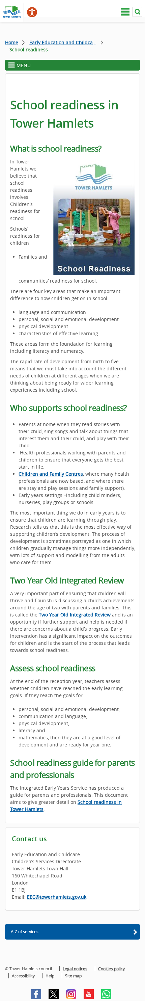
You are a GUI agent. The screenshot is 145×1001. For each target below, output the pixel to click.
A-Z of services (24, 931)
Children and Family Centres (51, 474)
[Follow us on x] (54, 994)
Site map (73, 975)
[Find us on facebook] (36, 994)
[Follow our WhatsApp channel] (106, 994)
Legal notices (75, 968)
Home (11, 42)
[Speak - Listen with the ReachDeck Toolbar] (32, 12)
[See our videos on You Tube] (89, 994)
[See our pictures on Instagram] (71, 994)
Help (50, 975)
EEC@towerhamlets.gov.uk (56, 897)
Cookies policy (111, 968)
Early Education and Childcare (63, 42)
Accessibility (23, 975)
